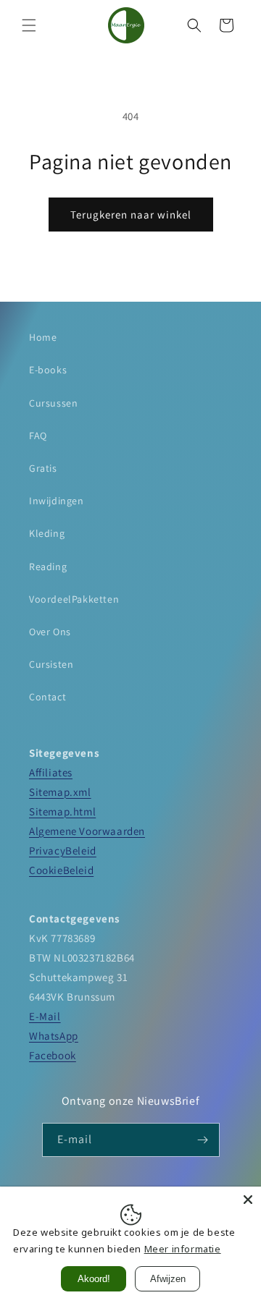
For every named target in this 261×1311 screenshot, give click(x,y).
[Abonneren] (203, 1140)
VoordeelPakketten (74, 599)
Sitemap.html (62, 811)
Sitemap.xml (60, 792)
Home (43, 337)
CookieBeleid (61, 870)
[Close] (248, 1199)
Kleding (47, 533)
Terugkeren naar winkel (130, 214)
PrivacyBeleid (62, 850)
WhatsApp (53, 1036)
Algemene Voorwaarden (87, 831)
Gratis (43, 468)
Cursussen (53, 403)
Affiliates (50, 772)
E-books (48, 369)
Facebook (52, 1055)
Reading (48, 566)
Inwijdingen (56, 500)
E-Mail (45, 1016)
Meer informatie (182, 1248)
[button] (29, 25)
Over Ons (50, 631)
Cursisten (51, 664)
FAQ (38, 435)
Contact (47, 696)
